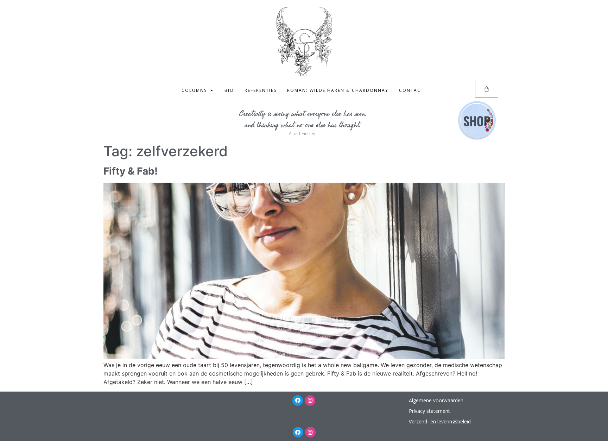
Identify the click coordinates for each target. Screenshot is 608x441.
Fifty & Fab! (130, 171)
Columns (194, 90)
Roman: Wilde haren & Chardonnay (337, 90)
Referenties (261, 90)
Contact (411, 90)
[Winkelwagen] (486, 88)
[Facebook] (297, 400)
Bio (229, 90)
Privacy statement (429, 411)
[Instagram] (310, 400)
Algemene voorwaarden (436, 400)
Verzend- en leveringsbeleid (440, 421)
